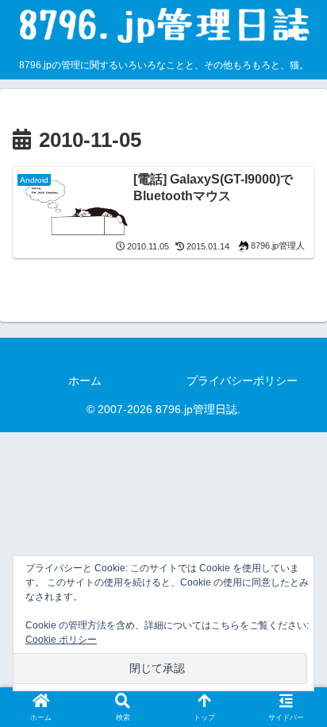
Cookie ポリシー (61, 639)
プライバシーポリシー (242, 380)
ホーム (85, 380)
